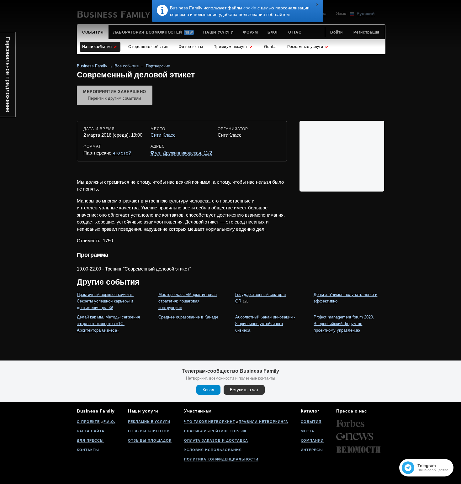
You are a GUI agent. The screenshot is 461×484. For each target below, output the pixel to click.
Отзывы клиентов (149, 431)
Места (307, 431)
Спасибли (195, 431)
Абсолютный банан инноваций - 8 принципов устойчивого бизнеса (265, 324)
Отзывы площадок (150, 440)
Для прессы (90, 440)
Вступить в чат (244, 389)
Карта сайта (90, 431)
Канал (208, 389)
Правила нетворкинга (263, 422)
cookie (249, 7)
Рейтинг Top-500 (228, 431)
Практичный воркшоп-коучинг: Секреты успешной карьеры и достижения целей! (105, 301)
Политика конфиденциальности (221, 459)
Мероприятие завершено (114, 95)
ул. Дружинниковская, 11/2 (183, 152)
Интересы (312, 450)
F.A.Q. (109, 422)
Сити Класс (163, 135)
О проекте (88, 422)
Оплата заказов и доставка (216, 440)
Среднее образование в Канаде (188, 317)
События (311, 422)
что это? (122, 152)
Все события (126, 66)
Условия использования (213, 450)
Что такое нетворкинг (209, 422)
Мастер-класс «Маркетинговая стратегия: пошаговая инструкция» (187, 301)
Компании (312, 440)
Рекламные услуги (149, 422)
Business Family (92, 66)
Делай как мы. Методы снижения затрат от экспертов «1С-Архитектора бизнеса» (108, 324)
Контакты (88, 450)
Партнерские (158, 66)
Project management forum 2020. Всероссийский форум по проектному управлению (344, 324)
